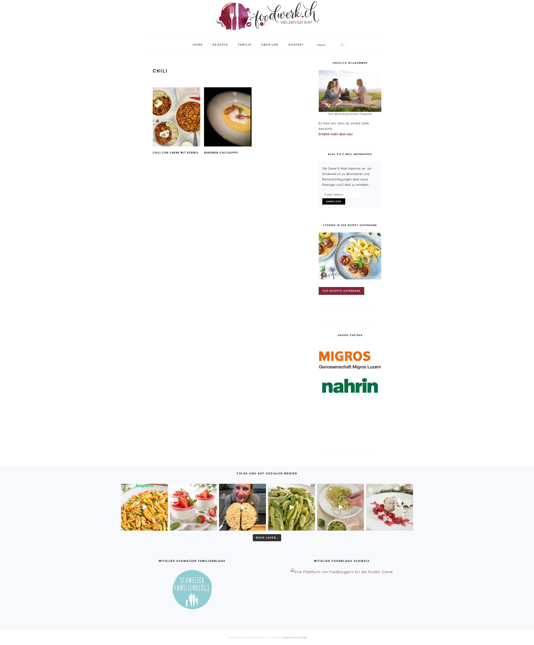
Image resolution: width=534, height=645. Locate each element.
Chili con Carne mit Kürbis (175, 152)
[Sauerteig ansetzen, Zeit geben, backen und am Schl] (242, 507)
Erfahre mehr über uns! (336, 134)
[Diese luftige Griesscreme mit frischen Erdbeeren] (193, 507)
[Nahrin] (350, 385)
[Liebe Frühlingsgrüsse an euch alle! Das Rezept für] (291, 507)
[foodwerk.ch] (267, 32)
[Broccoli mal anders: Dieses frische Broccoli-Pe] (340, 507)
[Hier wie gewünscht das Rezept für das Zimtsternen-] (389, 507)
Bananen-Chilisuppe (221, 152)
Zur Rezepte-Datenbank (341, 290)
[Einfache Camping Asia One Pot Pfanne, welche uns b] (144, 507)
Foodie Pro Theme (294, 637)
